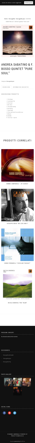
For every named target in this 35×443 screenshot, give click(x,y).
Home (6, 19)
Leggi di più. (18, 2)
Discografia (12, 19)
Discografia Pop (7, 361)
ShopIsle (12, 441)
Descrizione (6, 87)
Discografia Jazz (20, 19)
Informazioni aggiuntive (21, 87)
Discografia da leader (8, 355)
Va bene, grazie (28, 2)
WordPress (22, 441)
